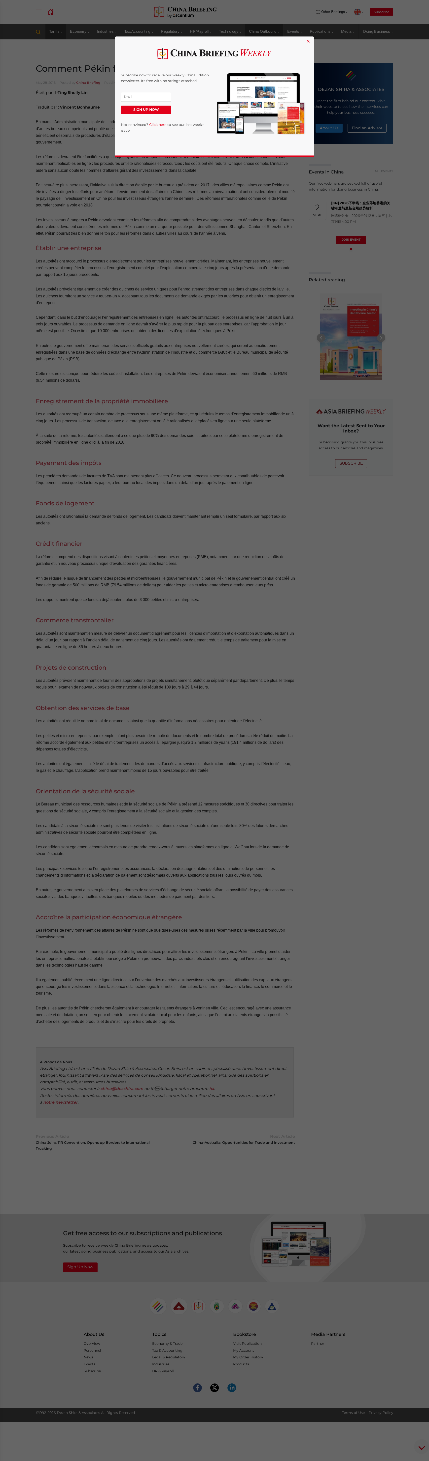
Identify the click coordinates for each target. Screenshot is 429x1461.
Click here (157, 124)
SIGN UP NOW (146, 110)
